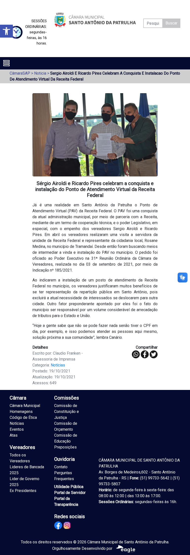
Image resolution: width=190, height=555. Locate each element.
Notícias (58, 365)
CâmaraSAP (20, 73)
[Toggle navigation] (6, 63)
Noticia (40, 73)
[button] (6, 31)
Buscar (171, 23)
